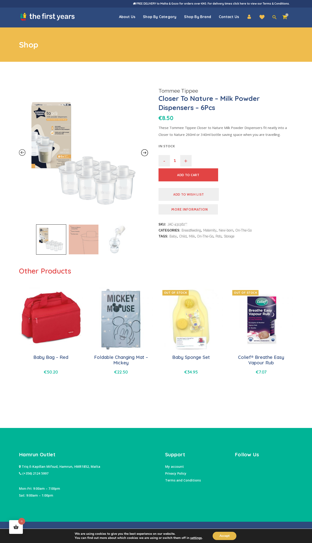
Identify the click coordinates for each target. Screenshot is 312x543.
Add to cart (188, 175)
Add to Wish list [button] (188, 194)
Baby (173, 236)
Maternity (210, 230)
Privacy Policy (175, 473)
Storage (229, 236)
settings (196, 538)
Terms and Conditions (183, 480)
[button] (274, 17)
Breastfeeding (191, 230)
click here (239, 3)
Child (183, 236)
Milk (192, 236)
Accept (224, 536)
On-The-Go (243, 230)
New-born (226, 230)
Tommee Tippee (178, 91)
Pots (219, 236)
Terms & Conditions (276, 3)
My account (174, 466)
